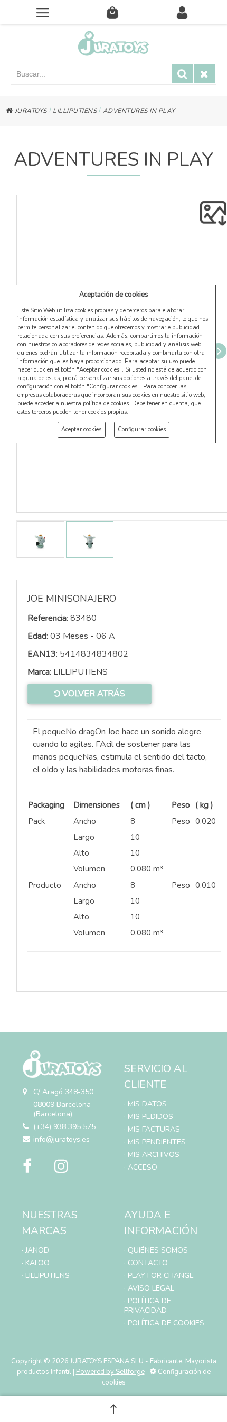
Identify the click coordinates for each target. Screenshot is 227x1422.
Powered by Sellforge (110, 1372)
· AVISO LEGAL (149, 1288)
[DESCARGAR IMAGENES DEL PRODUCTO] (213, 213)
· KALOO (36, 1263)
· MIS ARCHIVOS (151, 1155)
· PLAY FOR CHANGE (159, 1276)
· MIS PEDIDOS (148, 1117)
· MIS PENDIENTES (155, 1142)
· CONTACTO (146, 1263)
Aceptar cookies (81, 429)
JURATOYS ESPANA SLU (107, 1361)
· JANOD (35, 1250)
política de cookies (106, 403)
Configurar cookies (142, 429)
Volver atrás (92, 693)
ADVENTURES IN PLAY (139, 111)
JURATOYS (30, 111)
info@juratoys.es (61, 1139)
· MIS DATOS (145, 1104)
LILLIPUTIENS (75, 111)
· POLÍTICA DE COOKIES (164, 1323)
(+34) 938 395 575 (64, 1127)
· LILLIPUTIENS (46, 1276)
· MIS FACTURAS (152, 1129)
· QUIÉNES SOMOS (156, 1250)
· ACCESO (140, 1167)
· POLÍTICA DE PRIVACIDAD (147, 1305)
